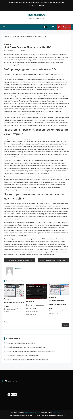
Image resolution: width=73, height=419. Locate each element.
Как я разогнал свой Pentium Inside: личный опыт (57, 304)
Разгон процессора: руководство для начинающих (23, 355)
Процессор (7, 44)
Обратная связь (13, 2)
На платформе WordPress (32, 412)
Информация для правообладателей (52, 2)
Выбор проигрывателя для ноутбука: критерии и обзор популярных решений (31, 351)
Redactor (22, 50)
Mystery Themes (57, 412)
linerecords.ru (36, 15)
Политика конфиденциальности (29, 2)
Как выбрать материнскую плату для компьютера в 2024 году (26, 347)
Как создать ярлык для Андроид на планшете (21, 343)
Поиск (6, 322)
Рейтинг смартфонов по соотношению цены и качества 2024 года (27, 359)
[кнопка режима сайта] (45, 27)
